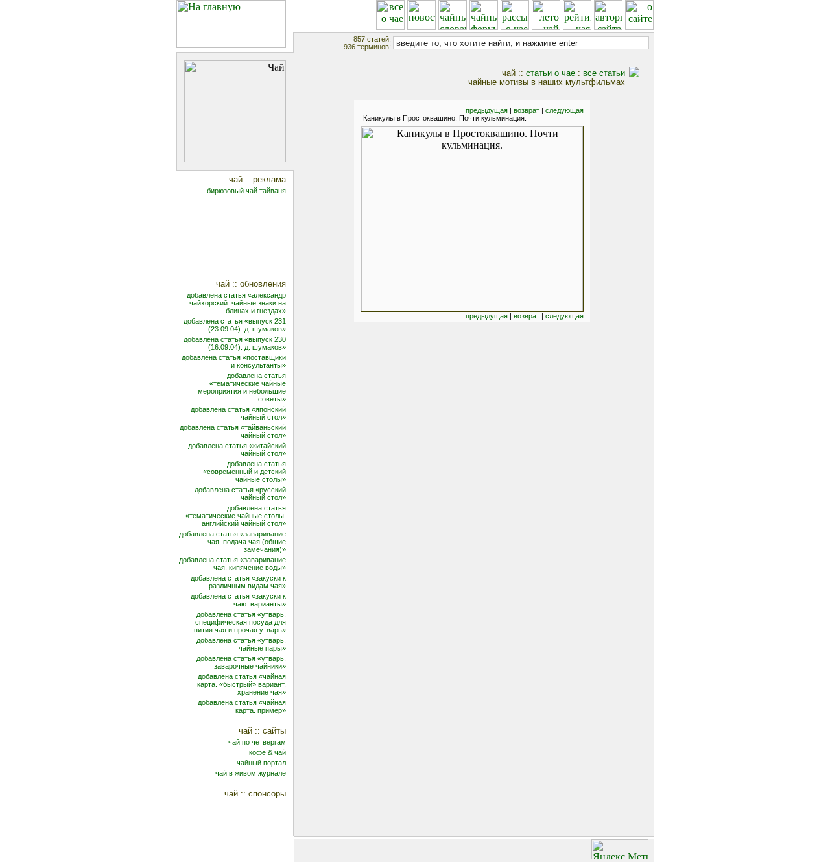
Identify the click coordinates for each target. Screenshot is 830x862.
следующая (564, 110)
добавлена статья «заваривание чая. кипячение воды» (232, 563)
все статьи (604, 73)
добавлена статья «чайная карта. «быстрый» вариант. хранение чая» (241, 684)
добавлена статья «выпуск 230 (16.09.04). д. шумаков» (235, 343)
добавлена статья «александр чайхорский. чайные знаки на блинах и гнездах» (236, 303)
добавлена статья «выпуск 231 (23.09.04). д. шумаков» (235, 325)
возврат (527, 110)
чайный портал (261, 763)
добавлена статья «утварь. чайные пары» (241, 644)
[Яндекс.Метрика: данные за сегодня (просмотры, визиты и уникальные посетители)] (619, 849)
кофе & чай (267, 752)
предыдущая (487, 110)
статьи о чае (550, 73)
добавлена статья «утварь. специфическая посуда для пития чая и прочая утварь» (240, 622)
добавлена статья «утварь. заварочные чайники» (241, 662)
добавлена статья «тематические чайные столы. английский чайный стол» (235, 515)
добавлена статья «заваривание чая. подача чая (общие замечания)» (232, 541)
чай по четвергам (257, 742)
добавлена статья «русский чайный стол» (240, 493)
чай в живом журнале (250, 773)
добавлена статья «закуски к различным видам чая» (238, 582)
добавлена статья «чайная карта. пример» (242, 706)
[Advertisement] (243, 238)
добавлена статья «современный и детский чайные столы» (244, 471)
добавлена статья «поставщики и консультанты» (234, 361)
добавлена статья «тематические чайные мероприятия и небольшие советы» (242, 387)
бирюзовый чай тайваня (246, 191)
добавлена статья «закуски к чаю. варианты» (238, 600)
